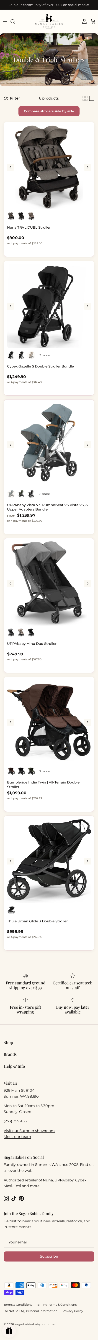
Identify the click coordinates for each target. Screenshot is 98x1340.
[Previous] (10, 167)
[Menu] (5, 21)
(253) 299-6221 (16, 1121)
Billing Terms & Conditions (57, 1304)
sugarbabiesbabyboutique (34, 1324)
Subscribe (49, 1256)
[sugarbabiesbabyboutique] (49, 21)
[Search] (15, 21)
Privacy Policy (73, 1311)
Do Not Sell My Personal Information (30, 1311)
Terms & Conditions (18, 1304)
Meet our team (17, 1137)
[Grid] (85, 98)
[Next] (87, 167)
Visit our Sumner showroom (29, 1131)
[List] (91, 98)
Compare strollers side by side (49, 111)
